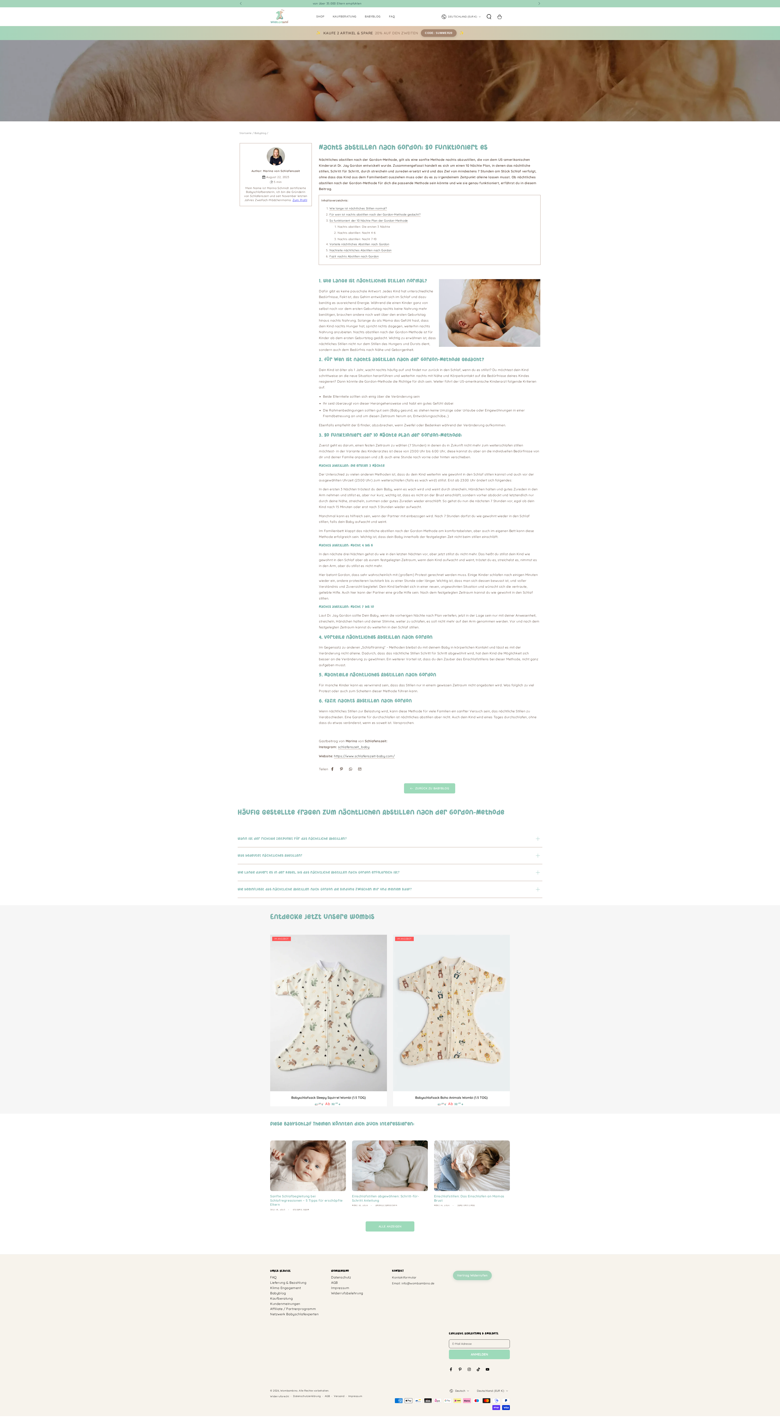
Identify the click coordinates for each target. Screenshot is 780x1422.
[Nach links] (241, 3)
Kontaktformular (404, 1277)
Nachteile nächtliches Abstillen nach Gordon (360, 250)
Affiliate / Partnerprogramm (293, 1309)
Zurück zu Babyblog (432, 788)
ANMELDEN (479, 1354)
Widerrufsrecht (279, 1396)
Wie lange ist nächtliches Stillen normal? (358, 208)
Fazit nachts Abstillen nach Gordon (354, 256)
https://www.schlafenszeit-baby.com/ (364, 756)
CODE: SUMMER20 (438, 33)
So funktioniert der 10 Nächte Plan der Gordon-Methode (368, 220)
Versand (339, 1396)
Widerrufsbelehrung (347, 1293)
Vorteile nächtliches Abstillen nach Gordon (359, 244)
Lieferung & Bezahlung (288, 1283)
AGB (334, 1283)
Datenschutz (341, 1277)
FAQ (273, 1277)
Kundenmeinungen (285, 1304)
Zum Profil (299, 200)
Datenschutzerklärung (307, 1396)
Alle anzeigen (390, 1226)
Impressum (340, 1288)
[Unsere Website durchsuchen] (489, 16)
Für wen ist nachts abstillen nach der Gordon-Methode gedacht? (375, 214)
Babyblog (260, 133)
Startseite (245, 133)
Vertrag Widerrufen (472, 1275)
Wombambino (289, 1390)
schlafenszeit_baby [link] (354, 747)
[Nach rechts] (538, 3)
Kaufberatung (281, 1298)
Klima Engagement (285, 1288)
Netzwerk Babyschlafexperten (294, 1314)
